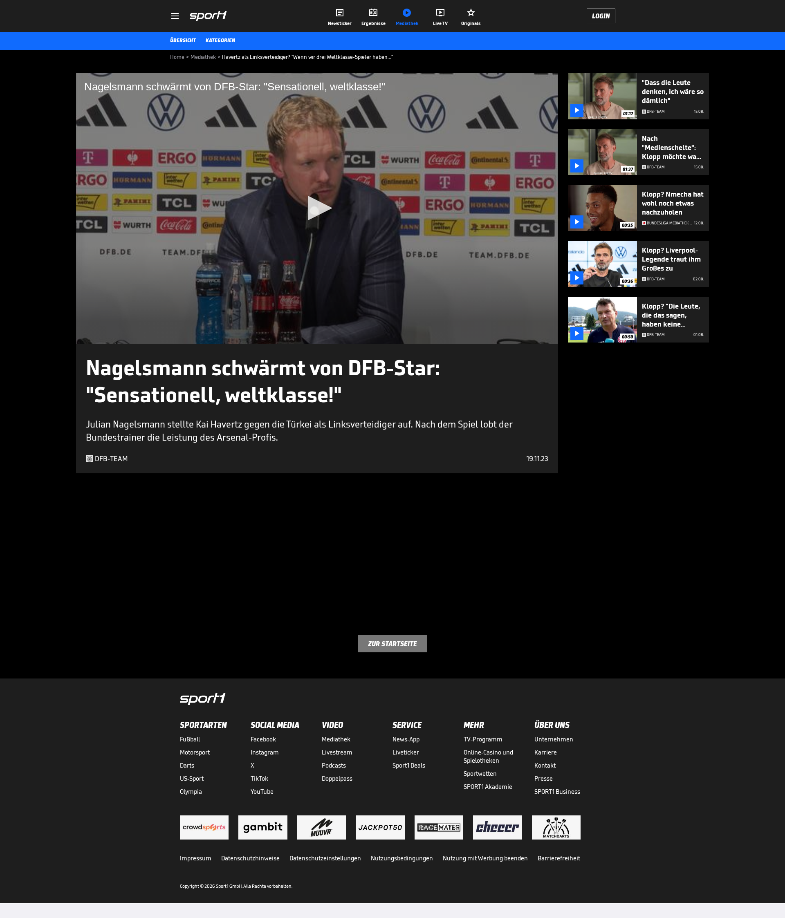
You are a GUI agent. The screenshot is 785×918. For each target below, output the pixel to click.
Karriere (545, 752)
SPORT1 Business (557, 791)
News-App (405, 739)
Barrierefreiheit (559, 858)
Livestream (337, 752)
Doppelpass (337, 778)
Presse (543, 778)
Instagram (265, 752)
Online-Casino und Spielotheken (488, 756)
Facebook (263, 739)
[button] (317, 208)
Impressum (195, 858)
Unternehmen (553, 739)
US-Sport (192, 778)
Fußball (190, 739)
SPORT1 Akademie (488, 786)
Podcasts (334, 765)
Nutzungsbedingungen (402, 858)
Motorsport (195, 752)
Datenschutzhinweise (250, 858)
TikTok (259, 778)
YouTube (262, 791)
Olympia (191, 791)
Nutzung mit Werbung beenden (485, 858)
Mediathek (336, 739)
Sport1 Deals (408, 765)
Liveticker (405, 752)
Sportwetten (480, 773)
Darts (187, 765)
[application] (317, 208)
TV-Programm (483, 739)
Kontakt (545, 765)
